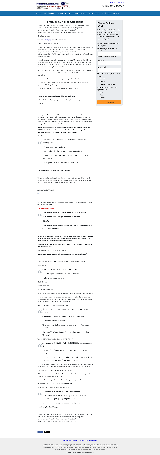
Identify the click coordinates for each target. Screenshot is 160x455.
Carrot (92, 452)
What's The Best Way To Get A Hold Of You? (108, 75)
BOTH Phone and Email (108, 84)
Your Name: (101, 60)
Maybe (103, 98)
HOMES (116, 13)
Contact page (47, 40)
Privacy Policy (93, 440)
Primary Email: (102, 67)
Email (103, 81)
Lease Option (94, 13)
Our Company (49, 13)
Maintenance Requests (77, 13)
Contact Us (120, 3)
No (102, 95)
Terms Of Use (84, 440)
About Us (112, 3)
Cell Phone (104, 79)
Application (106, 13)
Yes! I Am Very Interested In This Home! (107, 50)
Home (38, 13)
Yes (102, 92)
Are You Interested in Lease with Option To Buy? (107, 88)
